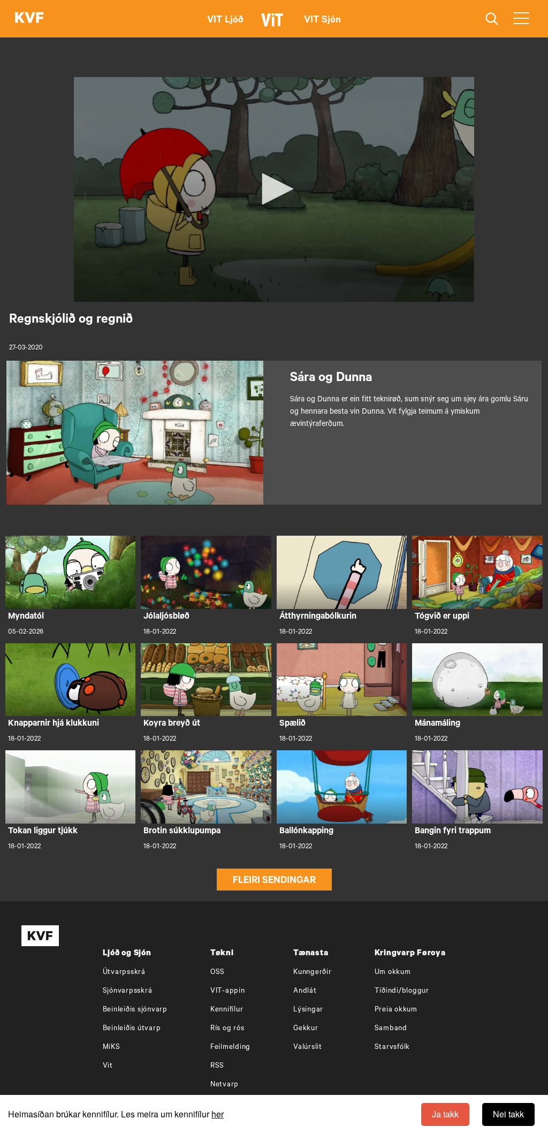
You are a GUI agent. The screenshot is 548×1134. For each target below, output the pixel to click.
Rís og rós (227, 1029)
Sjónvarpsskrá (128, 991)
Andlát (305, 991)
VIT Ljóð (225, 21)
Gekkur (305, 1029)
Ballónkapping (306, 831)
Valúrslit (307, 1048)
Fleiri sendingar (274, 881)
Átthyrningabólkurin (317, 617)
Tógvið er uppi (442, 617)
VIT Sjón (322, 21)
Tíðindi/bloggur (402, 991)
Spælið (292, 724)
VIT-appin (227, 991)
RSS (217, 1066)
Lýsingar (308, 1010)
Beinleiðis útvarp (132, 1029)
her (217, 1114)
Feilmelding (230, 1048)
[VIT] (274, 24)
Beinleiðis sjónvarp (135, 1010)
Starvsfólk (392, 1048)
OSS (217, 973)
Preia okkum (396, 1010)
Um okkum (393, 973)
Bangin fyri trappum (453, 831)
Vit (108, 1066)
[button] (274, 188)
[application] (274, 189)
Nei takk (508, 1114)
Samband (391, 1029)
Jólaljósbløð (166, 617)
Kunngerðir (312, 973)
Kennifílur (226, 1010)
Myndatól (26, 617)
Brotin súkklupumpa (181, 831)
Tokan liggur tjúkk (43, 831)
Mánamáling (437, 724)
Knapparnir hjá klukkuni (53, 724)
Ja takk (445, 1114)
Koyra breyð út (171, 724)
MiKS (111, 1048)
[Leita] (492, 19)
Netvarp (224, 1085)
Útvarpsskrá (124, 973)
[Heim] (29, 18)
